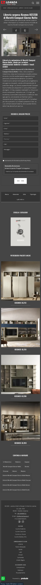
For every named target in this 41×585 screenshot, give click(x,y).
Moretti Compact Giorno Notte (12, 466)
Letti (20, 552)
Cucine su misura (20, 534)
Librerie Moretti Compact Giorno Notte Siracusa (17, 480)
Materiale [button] (16, 194)
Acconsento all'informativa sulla (18, 160)
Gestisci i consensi (17, 584)
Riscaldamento (20, 573)
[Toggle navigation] (37, 3)
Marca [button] (7, 194)
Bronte (27, 466)
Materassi (20, 570)
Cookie (8, 584)
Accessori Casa (20, 565)
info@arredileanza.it (23, 516)
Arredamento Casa (12, 8)
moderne (17, 462)
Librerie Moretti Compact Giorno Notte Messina (16, 475)
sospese (27, 462)
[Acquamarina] (34, 29)
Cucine (20, 526)
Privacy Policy (27, 160)
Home (4, 8)
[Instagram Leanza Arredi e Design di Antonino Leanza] (22, 521)
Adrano (14, 471)
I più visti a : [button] (20, 199)
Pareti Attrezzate (20, 547)
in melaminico (7, 462)
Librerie (21, 8)
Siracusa (5, 471)
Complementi (20, 567)
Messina (23, 471)
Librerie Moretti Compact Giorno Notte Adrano (16, 485)
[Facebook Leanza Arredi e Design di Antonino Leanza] (19, 521)
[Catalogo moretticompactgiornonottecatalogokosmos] (20, 232)
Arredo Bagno (20, 560)
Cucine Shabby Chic (20, 537)
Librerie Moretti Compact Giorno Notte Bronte (16, 490)
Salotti (20, 549)
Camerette (20, 557)
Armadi (20, 555)
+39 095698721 (21, 513)
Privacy (3, 584)
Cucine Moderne (20, 529)
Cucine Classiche (20, 531)
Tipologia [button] (33, 194)
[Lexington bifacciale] (7, 29)
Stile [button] (24, 194)
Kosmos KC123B (28, 8)
